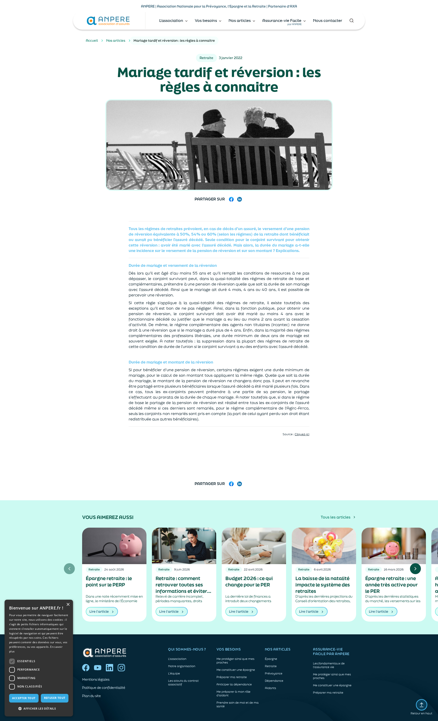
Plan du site (91, 696)
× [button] (68, 604)
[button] (38, 708)
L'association (177, 659)
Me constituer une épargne (235, 670)
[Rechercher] (351, 20)
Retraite (271, 666)
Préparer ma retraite (231, 677)
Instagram (121, 667)
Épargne (271, 659)
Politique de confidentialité (103, 687)
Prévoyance (273, 673)
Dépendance (274, 681)
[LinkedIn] (239, 199)
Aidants (270, 688)
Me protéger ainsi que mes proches (235, 660)
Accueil (92, 40)
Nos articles (115, 40)
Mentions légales (96, 679)
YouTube (97, 667)
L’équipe (174, 673)
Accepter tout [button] (23, 698)
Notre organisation (181, 666)
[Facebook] (231, 199)
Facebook (85, 667)
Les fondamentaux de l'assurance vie (329, 665)
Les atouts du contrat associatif (183, 682)
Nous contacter (327, 20)
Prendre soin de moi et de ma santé (237, 704)
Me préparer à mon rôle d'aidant (233, 693)
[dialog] (39, 658)
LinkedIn (109, 667)
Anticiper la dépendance (234, 684)
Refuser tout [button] (54, 698)
